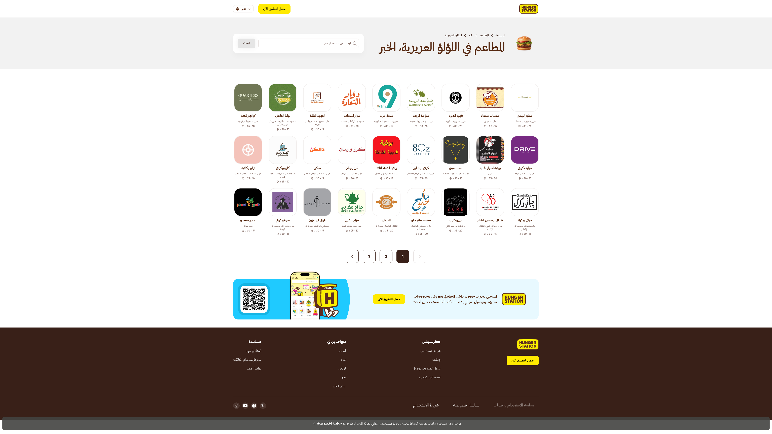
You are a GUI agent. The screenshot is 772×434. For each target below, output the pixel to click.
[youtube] (245, 405)
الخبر (470, 35)
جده (343, 359)
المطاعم (484, 35)
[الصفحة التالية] (352, 256)
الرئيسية (500, 35)
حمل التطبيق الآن (274, 8)
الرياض (342, 368)
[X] (263, 405)
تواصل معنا (254, 368)
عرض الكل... (339, 386)
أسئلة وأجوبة (253, 350)
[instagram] (236, 405)
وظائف (436, 359)
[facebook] (254, 405)
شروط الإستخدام (426, 405)
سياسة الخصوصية (466, 405)
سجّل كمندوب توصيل (426, 368)
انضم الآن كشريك (429, 377)
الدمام (342, 350)
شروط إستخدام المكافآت (247, 359)
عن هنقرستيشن (430, 350)
